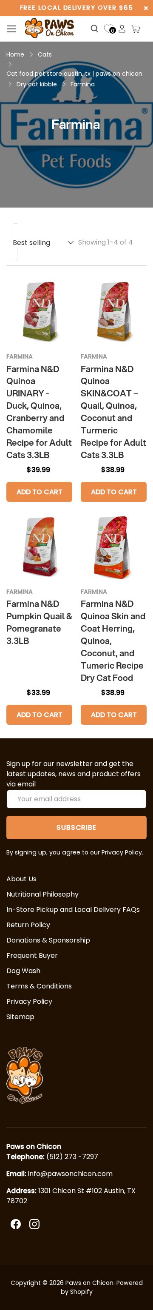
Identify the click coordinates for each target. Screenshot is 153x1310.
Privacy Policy (29, 1001)
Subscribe (76, 827)
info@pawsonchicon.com (70, 1174)
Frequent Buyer (32, 955)
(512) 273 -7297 (72, 1157)
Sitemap (20, 1017)
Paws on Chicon (89, 1283)
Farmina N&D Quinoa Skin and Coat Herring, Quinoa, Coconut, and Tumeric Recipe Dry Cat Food (113, 641)
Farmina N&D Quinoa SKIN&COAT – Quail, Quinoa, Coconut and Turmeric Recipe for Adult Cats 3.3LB (113, 412)
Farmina (83, 84)
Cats (45, 54)
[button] (135, 29)
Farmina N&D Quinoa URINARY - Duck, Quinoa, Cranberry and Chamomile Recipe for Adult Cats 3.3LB (39, 412)
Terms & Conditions (39, 986)
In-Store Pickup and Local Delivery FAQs (73, 909)
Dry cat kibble (37, 84)
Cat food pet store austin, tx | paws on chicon (74, 73)
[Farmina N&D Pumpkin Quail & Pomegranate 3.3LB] (39, 548)
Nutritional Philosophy (42, 894)
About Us (21, 879)
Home (15, 54)
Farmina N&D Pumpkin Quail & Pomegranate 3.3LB (39, 622)
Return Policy (28, 925)
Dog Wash (23, 971)
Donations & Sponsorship (48, 940)
